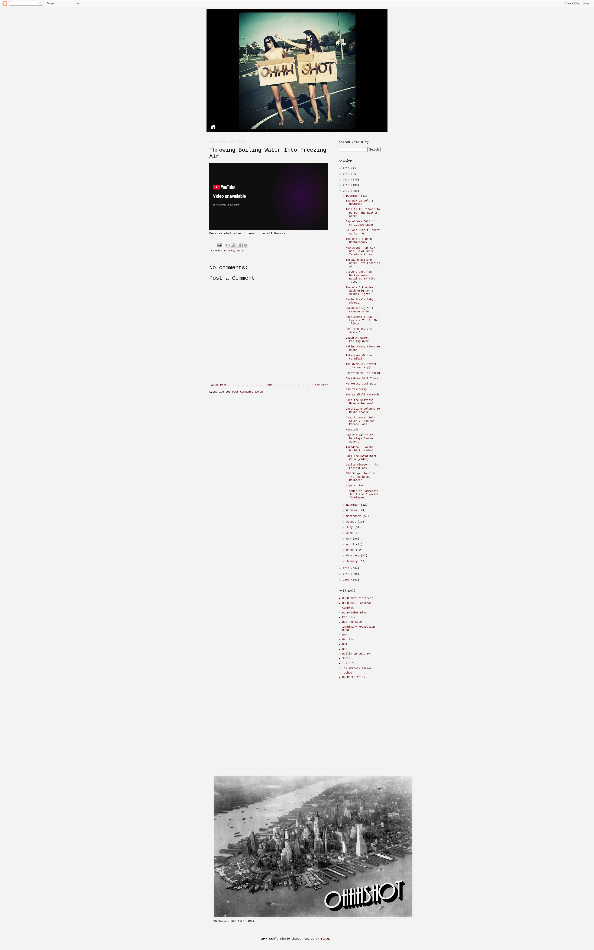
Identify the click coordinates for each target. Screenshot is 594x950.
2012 (347, 191)
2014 (347, 179)
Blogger (326, 938)
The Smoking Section (357, 668)
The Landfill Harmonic (363, 394)
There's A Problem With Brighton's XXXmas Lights (360, 291)
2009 (347, 579)
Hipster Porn (355, 485)
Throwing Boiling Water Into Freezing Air (363, 263)
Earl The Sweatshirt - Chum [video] (363, 458)
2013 (347, 185)
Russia (229, 250)
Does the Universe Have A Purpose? (360, 402)
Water (241, 250)
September (354, 516)
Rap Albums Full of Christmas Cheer (360, 223)
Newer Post (218, 385)
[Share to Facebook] (241, 245)
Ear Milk (348, 617)
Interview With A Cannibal (359, 357)
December (353, 196)
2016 (347, 168)
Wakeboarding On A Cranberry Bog (359, 310)
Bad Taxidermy (356, 389)
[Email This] (228, 245)
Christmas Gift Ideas (362, 378)
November (353, 505)
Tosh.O (347, 672)
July (350, 527)
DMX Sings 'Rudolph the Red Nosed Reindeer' (360, 477)
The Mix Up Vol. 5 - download (361, 202)
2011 (347, 568)
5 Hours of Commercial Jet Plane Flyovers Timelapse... (363, 495)
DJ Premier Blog (354, 612)
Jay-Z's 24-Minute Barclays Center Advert (360, 439)
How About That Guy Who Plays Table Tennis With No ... (362, 251)
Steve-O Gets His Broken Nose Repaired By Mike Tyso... (360, 277)
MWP (344, 634)
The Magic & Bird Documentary (359, 241)
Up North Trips (353, 677)
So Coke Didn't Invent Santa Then (363, 232)
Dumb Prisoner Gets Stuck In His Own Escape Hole (360, 421)
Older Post (320, 385)
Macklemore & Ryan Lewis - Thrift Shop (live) (363, 320)
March (351, 550)
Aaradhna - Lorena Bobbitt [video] (360, 449)
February (353, 555)
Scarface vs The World (363, 373)
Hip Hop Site (352, 622)
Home (269, 385)
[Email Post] (219, 245)
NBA (344, 644)
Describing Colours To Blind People (363, 410)
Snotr (346, 658)
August (352, 521)
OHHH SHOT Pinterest (357, 598)
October (352, 510)
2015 (347, 174)
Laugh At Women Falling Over (357, 339)
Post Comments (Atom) (248, 392)
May (349, 538)
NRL (344, 649)
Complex (348, 608)
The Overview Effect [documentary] (361, 366)
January (352, 561)
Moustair (352, 429)
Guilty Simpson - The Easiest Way (362, 466)
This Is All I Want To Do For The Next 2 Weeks (363, 213)
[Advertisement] (368, 716)
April (351, 544)
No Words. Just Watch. (363, 383)
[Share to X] (236, 245)
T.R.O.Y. (348, 663)
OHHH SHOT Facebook (356, 603)
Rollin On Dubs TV (356, 653)
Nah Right (349, 639)
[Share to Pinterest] (245, 245)
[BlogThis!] (232, 245)
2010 (347, 574)
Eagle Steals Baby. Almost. (360, 301)
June (350, 533)
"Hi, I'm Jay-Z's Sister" (359, 331)
